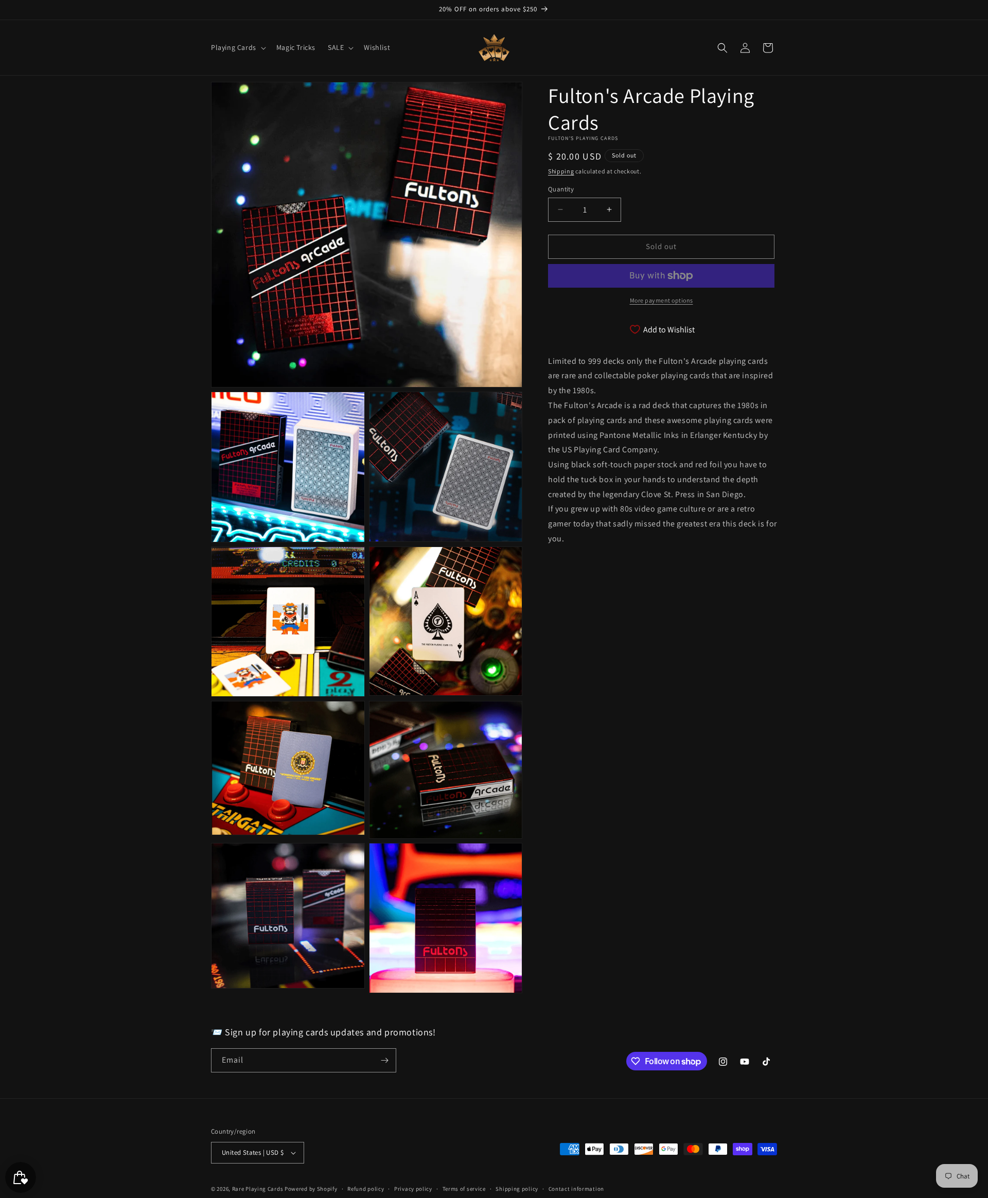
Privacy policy (413, 1188)
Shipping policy (517, 1188)
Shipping (561, 171)
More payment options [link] (661, 300)
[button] (237, 47)
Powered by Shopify (311, 1188)
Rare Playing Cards (258, 1188)
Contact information (576, 1188)
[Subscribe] (384, 1060)
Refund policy (365, 1188)
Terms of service (464, 1188)
